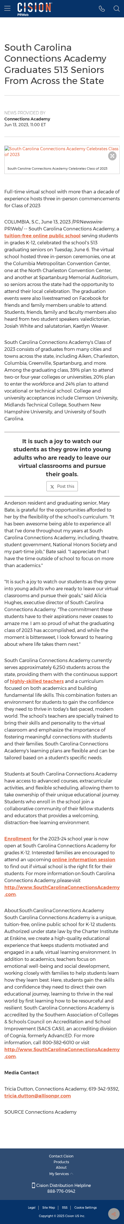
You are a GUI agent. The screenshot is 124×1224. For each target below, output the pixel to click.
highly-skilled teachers (37, 681)
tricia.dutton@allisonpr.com (37, 1096)
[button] (62, 151)
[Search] (116, 8)
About (61, 1167)
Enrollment (17, 839)
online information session (83, 859)
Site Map (48, 1208)
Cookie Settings (85, 1208)
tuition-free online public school (42, 236)
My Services (59, 1174)
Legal (31, 1208)
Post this (65, 486)
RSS (64, 1208)
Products (61, 1162)
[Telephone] (102, 8)
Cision (69, 1216)
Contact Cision (61, 1156)
